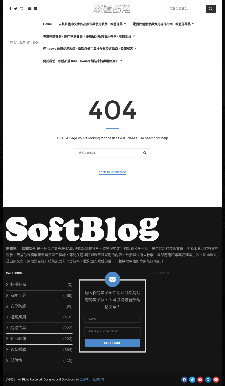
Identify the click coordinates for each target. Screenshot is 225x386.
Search (211, 9)
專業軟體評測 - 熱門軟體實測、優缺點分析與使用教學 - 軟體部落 (87, 36)
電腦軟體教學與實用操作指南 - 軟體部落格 (162, 24)
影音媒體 (41, 349)
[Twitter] (16, 9)
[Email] (30, 9)
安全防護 (41, 306)
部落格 (41, 360)
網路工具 (41, 328)
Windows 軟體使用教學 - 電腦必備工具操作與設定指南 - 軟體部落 (88, 48)
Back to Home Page (112, 172)
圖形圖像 (41, 338)
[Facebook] (10, 9)
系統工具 (41, 295)
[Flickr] (35, 9)
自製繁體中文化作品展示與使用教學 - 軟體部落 (90, 24)
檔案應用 (41, 317)
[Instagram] (21, 9)
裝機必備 (41, 284)
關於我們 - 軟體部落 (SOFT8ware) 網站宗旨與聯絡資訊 (80, 61)
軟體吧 (84, 379)
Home (47, 24)
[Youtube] (25, 9)
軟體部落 (99, 379)
